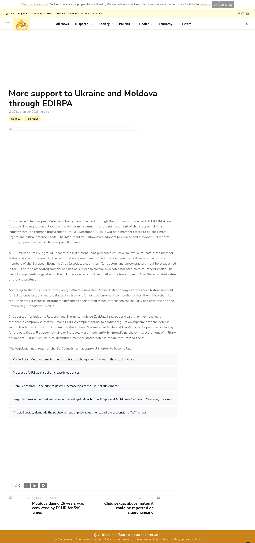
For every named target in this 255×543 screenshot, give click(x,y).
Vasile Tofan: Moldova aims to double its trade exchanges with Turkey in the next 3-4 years (73, 359)
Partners (85, 13)
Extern (187, 24)
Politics (124, 24)
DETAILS (226, 5)
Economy (165, 24)
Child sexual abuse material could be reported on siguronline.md (129, 508)
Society (104, 24)
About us (73, 13)
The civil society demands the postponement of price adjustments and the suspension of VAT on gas (80, 413)
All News (62, 24)
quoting (14, 242)
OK (215, 5)
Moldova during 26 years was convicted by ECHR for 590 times (58, 508)
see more (205, 4)
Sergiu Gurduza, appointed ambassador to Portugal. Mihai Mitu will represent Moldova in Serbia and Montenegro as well (92, 399)
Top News (32, 118)
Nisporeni (82, 24)
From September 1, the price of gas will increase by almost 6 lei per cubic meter (65, 386)
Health (144, 24)
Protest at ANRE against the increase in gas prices (46, 373)
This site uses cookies (34, 4)
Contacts (98, 13)
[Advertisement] (127, 61)
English (61, 13)
